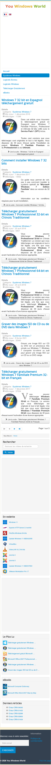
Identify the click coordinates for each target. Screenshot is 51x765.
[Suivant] (14, 429)
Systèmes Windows (11, 75)
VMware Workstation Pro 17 (19, 571)
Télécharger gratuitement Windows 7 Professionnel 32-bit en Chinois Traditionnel (25, 214)
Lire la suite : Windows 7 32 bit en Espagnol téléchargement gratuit (26, 152)
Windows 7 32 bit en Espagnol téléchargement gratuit (22, 101)
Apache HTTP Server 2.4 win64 (20, 527)
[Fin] (19, 429)
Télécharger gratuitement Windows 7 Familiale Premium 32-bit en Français (24, 375)
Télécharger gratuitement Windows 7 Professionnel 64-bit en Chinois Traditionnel (25, 271)
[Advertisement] (25, 41)
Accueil (6, 71)
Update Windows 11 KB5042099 (20, 538)
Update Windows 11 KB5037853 (20, 566)
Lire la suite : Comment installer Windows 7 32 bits (24, 205)
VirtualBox (12, 544)
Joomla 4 (12, 555)
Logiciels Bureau (10, 79)
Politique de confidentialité (36, 739)
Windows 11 (13, 522)
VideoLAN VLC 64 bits (17, 549)
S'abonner (8, 750)
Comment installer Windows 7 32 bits (24, 161)
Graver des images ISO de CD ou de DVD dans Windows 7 (25, 325)
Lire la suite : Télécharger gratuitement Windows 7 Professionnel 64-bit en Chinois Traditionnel (26, 316)
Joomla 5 (12, 560)
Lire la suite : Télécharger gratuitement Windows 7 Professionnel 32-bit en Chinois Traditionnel (26, 260)
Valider (10, 452)
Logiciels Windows (11, 84)
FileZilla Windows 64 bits (18, 533)
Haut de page (45, 760)
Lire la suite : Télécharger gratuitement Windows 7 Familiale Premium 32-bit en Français (26, 420)
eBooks (6, 92)
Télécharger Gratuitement (14, 88)
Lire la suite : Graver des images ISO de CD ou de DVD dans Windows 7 (26, 364)
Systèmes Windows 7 (22, 111)
